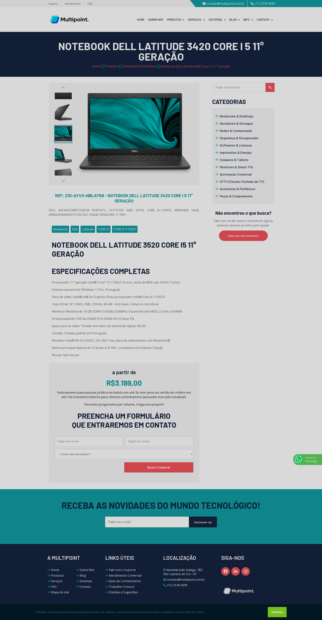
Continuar (277, 612)
